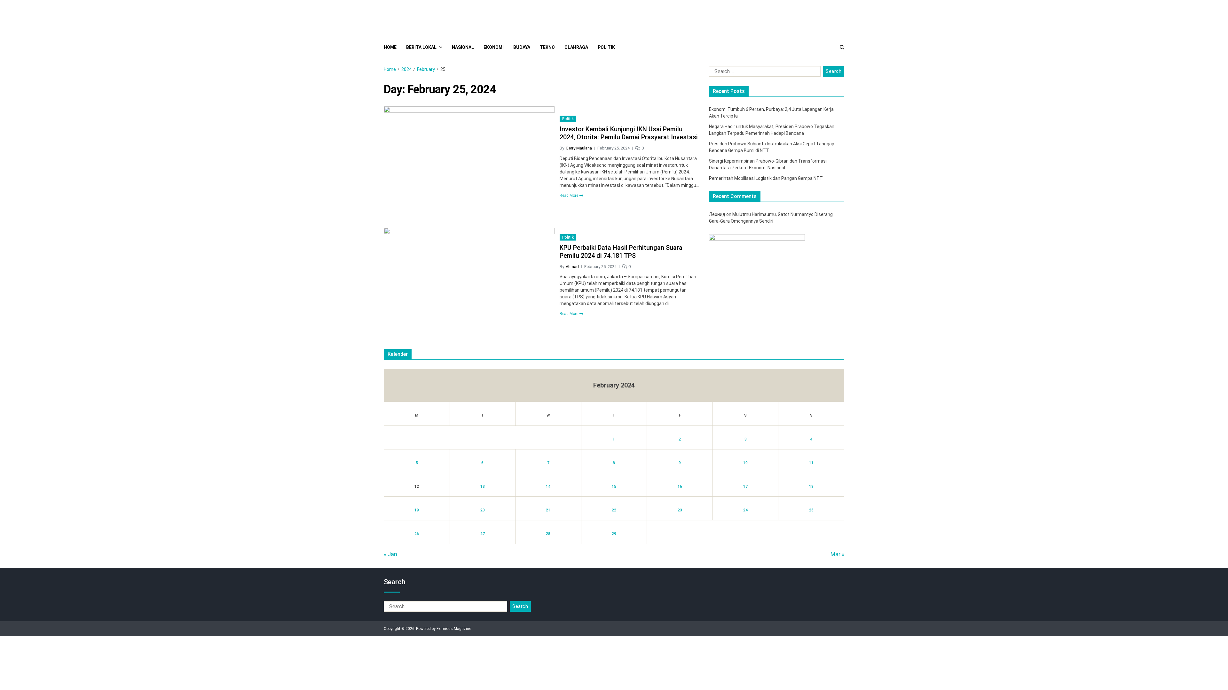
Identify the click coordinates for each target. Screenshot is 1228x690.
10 (745, 463)
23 (680, 510)
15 (614, 486)
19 (416, 510)
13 (482, 486)
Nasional (463, 47)
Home (390, 47)
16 (680, 486)
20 (482, 510)
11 (811, 463)
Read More (569, 195)
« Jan (390, 554)
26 (416, 534)
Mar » (837, 554)
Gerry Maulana (579, 148)
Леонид (717, 214)
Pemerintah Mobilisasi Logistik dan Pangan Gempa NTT (766, 178)
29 (614, 534)
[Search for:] (763, 73)
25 (811, 510)
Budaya (521, 47)
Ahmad (572, 266)
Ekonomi (494, 47)
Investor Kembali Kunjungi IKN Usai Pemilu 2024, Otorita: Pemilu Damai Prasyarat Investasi (629, 133)
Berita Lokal (421, 47)
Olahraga (576, 47)
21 (548, 510)
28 (548, 534)
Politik (606, 47)
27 (482, 534)
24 (745, 510)
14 (548, 486)
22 (614, 510)
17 (745, 486)
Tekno (547, 47)
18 (811, 486)
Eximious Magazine (454, 628)
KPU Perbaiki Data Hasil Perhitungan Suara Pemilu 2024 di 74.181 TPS (621, 251)
